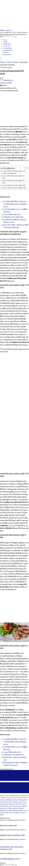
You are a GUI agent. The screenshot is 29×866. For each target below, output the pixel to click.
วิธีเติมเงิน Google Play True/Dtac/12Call (13, 792)
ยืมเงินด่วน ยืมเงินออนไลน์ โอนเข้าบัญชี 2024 (13, 780)
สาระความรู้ (6, 46)
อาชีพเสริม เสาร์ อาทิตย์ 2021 (13, 217)
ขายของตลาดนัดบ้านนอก (14, 802)
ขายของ (8, 798)
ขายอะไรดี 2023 (15, 804)
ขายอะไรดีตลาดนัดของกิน (12, 810)
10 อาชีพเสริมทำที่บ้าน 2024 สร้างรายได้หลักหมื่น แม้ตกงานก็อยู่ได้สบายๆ (15, 204)
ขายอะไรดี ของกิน (12, 806)
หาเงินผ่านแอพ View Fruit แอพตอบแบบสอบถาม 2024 (11, 848)
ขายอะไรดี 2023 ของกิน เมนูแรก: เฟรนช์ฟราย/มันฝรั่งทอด (13, 172)
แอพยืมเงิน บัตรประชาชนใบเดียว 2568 (12, 835)
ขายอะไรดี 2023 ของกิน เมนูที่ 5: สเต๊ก (14, 188)
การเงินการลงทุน (12, 62)
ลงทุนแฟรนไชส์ (7, 50)
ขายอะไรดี (8, 804)
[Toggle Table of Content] (25, 168)
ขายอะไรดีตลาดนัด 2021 (12, 214)
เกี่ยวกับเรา (6, 52)
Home (5, 40)
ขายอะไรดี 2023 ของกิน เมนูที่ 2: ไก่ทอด (13, 177)
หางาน (27, 810)
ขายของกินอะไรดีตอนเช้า (18, 800)
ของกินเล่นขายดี (18, 796)
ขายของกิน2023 (21, 798)
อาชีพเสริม (3, 812)
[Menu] (0, 58)
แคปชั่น (5, 42)
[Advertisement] (14, 14)
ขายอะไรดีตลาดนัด (9, 808)
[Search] (0, 60)
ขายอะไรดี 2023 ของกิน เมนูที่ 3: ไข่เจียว (13, 181)
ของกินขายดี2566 (8, 796)
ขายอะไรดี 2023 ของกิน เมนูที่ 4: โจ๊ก (14, 185)
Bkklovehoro (8, 80)
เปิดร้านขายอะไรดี (11, 812)
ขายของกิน (14, 798)
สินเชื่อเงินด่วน (7, 44)
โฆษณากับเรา (7, 54)
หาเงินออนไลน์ (7, 48)
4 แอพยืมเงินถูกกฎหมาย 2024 (9, 859)
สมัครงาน (22, 810)
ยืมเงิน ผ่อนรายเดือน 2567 (8, 825)
